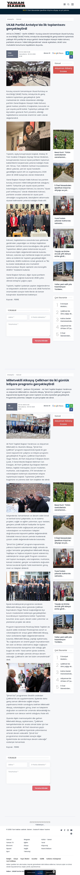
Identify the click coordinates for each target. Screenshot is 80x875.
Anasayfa (10, 19)
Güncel (18, 19)
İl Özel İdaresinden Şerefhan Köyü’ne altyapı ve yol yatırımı (46, 10)
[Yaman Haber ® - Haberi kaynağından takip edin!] (16, 4)
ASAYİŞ (18, 822)
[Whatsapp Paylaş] (71, 53)
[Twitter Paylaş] (67, 53)
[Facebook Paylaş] (71, 57)
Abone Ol (47, 53)
